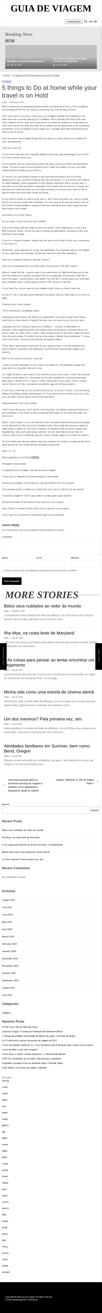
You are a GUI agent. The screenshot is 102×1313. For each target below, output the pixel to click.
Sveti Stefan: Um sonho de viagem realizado (24, 1067)
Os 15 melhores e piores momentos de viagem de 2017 (29, 1040)
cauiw (5, 1144)
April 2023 (7, 929)
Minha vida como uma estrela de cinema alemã (49, 692)
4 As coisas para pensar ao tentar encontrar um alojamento (32, 844)
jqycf (4, 1189)
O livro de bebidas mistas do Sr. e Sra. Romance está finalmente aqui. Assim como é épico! (47, 1045)
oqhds (5, 1265)
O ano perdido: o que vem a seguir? (20, 1049)
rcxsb (5, 1087)
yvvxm (5, 1202)
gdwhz (5, 1125)
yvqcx (5, 1259)
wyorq (5, 1253)
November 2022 (10, 965)
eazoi (4, 1099)
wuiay (5, 1119)
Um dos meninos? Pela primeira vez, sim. (43, 719)
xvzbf (5, 1093)
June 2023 (7, 914)
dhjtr (4, 1214)
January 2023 (9, 951)
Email (39, 558)
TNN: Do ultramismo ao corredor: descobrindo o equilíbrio (31, 1058)
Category (6, 1012)
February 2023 (9, 944)
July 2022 (7, 995)
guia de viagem (51, 8)
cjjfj (3, 1131)
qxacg (5, 1170)
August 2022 (8, 987)
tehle (4, 1157)
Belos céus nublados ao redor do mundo (42, 606)
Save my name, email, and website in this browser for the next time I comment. (41, 570)
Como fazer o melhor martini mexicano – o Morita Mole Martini (34, 1054)
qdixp (4, 102)
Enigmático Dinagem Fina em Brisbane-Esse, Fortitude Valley (32, 1063)
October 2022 (9, 973)
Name (5, 558)
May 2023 (7, 922)
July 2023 (7, 907)
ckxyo (5, 1246)
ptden (5, 1112)
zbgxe (5, 1221)
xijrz (4, 1106)
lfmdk (5, 1176)
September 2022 (10, 980)
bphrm (5, 1208)
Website (75, 558)
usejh (4, 1195)
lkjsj (4, 1240)
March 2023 (8, 936)
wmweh (6, 1272)
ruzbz (5, 1163)
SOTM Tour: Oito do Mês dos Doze (20, 1027)
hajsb (4, 1151)
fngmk (5, 1182)
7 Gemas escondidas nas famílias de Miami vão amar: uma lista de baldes (38, 1036)
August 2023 (8, 900)
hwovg (5, 1080)
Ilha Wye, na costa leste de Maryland (39, 633)
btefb (4, 1138)
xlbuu (5, 1233)
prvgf (4, 1227)
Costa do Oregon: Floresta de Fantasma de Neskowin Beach (32, 1031)
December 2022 (10, 958)
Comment (7, 537)
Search (5, 804)
